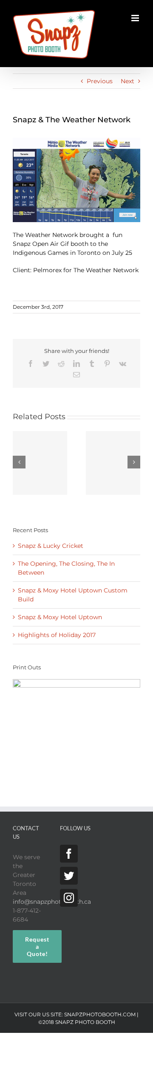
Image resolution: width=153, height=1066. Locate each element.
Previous (100, 81)
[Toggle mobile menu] (135, 18)
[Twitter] (69, 876)
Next (127, 81)
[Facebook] (69, 854)
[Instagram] (69, 898)
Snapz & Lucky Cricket (50, 546)
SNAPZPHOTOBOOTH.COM (100, 1014)
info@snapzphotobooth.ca (52, 901)
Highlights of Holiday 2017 (57, 635)
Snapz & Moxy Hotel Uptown (60, 617)
